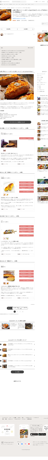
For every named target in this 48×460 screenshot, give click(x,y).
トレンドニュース (5, 417)
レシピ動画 (35, 1)
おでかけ (19, 417)
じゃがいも (22, 4)
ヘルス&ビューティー (29, 417)
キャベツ (7, 4)
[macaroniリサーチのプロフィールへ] (17, 34)
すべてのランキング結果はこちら (17, 122)
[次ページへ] (23, 312)
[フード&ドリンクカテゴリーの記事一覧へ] (14, 20)
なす (4, 4)
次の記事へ (26, 29)
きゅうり (26, 4)
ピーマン (14, 4)
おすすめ (43, 1)
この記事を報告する (32, 304)
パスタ (19, 4)
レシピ (10, 417)
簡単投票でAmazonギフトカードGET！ (19, 18)
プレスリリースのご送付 (36, 443)
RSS (40, 443)
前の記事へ (9, 29)
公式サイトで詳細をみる (26, 191)
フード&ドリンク (36, 417)
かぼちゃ (29, 4)
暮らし (23, 417)
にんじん (32, 4)
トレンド (39, 1)
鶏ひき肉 (10, 4)
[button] (1, 141)
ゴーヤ (17, 4)
